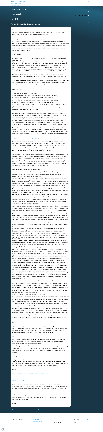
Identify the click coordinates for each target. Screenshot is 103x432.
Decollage (87, 420)
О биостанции (46, 2)
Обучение (65, 2)
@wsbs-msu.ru (63, 420)
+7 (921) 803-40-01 (37, 420)
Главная (14, 9)
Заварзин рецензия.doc (27, 139)
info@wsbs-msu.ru (37, 421)
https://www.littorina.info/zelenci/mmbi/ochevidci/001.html (33, 373)
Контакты (84, 2)
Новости (37, 2)
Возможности (56, 2)
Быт (78, 2)
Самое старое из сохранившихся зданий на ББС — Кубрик (83, 48)
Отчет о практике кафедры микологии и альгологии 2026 (83, 30)
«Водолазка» (80, 60)
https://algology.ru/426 (18, 381)
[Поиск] (90, 6)
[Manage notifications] (3, 429)
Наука (72, 2)
